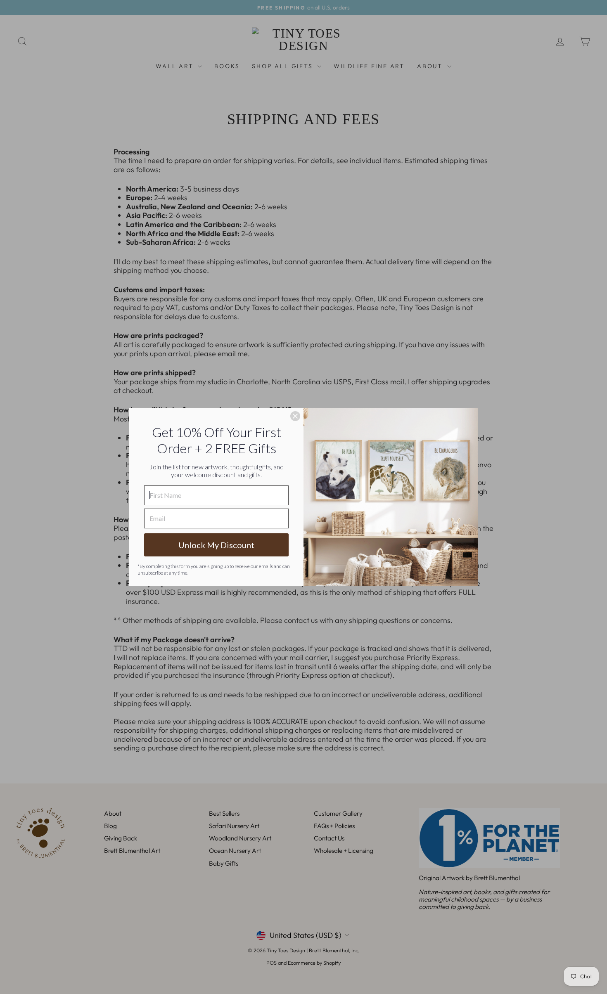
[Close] (295, 416)
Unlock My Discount (216, 545)
